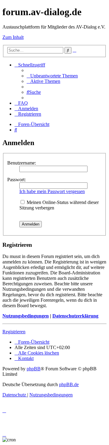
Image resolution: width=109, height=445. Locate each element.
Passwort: (16, 179)
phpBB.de (69, 384)
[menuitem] (52, 75)
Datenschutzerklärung (75, 315)
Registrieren (13, 331)
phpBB (34, 368)
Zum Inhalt (13, 37)
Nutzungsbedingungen (25, 315)
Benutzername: (21, 162)
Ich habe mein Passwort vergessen (52, 191)
